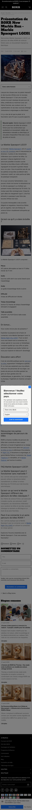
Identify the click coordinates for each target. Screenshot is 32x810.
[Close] (29, 387)
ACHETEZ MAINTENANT (16, 419)
